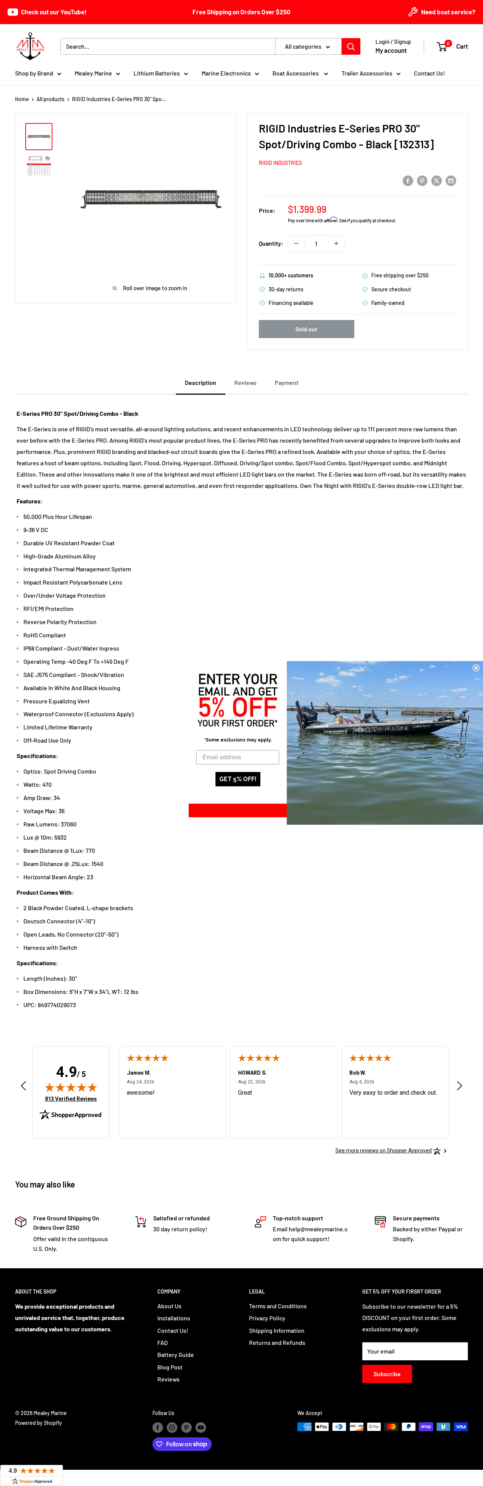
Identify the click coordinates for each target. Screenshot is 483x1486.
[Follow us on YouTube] (200, 1427)
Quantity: (271, 243)
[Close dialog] (476, 668)
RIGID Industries (280, 163)
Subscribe (387, 1373)
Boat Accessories (296, 73)
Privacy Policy (267, 1317)
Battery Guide (175, 1354)
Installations (173, 1317)
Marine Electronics (226, 73)
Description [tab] (200, 382)
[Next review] (459, 1087)
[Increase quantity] (336, 243)
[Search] (350, 46)
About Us (169, 1305)
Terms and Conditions (278, 1305)
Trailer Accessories (366, 73)
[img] (71, 1087)
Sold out (306, 328)
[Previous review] (23, 1087)
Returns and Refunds (277, 1342)
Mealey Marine (93, 73)
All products (51, 99)
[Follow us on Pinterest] (186, 1427)
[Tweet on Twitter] (436, 180)
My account (391, 50)
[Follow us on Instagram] (172, 1427)
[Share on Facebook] (408, 180)
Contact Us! (429, 73)
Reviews (168, 1379)
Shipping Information (277, 1330)
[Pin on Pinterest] (422, 180)
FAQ (162, 1342)
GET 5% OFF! (238, 779)
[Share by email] (451, 180)
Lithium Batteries (157, 73)
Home (22, 99)
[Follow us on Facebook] (157, 1427)
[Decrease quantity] (296, 243)
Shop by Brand (34, 73)
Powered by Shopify (38, 1423)
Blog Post (170, 1367)
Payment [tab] (286, 382)
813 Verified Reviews (71, 1098)
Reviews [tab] (245, 382)
